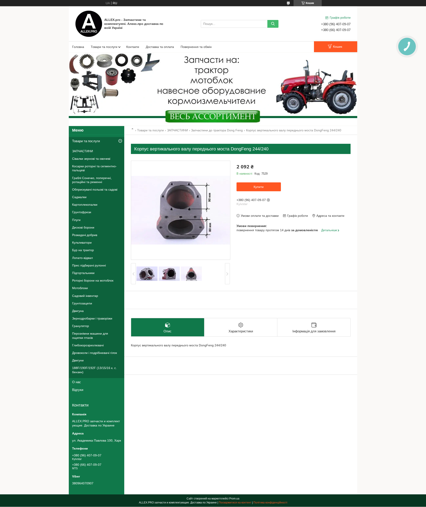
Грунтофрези (81, 212)
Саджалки (79, 197)
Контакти (132, 47)
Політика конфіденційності (270, 502)
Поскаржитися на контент (235, 502)
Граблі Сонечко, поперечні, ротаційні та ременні (92, 180)
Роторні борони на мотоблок (92, 280)
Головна (78, 47)
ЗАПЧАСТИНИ (177, 130)
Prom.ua (234, 498)
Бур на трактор (83, 250)
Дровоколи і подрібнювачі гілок (94, 353)
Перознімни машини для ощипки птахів (90, 335)
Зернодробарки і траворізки (92, 318)
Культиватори (82, 242)
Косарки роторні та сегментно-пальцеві (94, 168)
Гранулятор (80, 326)
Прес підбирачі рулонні (89, 265)
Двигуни (78, 360)
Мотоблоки (80, 288)
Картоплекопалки (84, 204)
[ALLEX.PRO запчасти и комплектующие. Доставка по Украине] (88, 23)
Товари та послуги (104, 47)
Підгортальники (83, 273)
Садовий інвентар (85, 296)
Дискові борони (83, 227)
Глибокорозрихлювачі (88, 345)
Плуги (76, 220)
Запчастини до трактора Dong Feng (217, 130)
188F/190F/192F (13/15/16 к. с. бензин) (94, 370)
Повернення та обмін (196, 47)
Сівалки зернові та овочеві (91, 158)
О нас (76, 382)
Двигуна (78, 311)
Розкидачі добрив (84, 235)
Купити (259, 187)
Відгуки (77, 390)
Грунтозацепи (82, 303)
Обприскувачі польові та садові (94, 189)
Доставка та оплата (160, 47)
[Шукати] (272, 24)
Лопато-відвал (82, 258)
